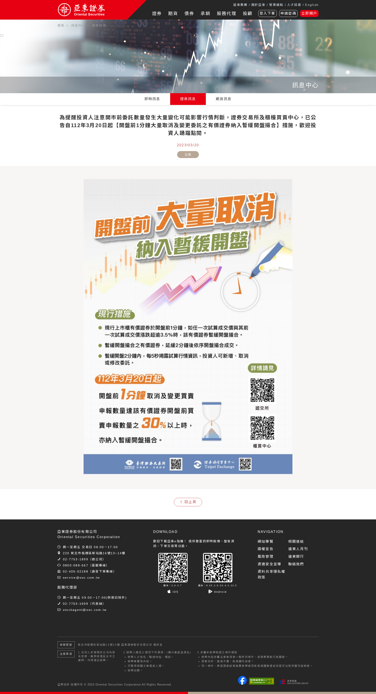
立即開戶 (309, 13)
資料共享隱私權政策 (271, 574)
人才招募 (294, 5)
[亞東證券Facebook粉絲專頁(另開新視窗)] (242, 683)
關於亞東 (258, 5)
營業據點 (276, 5)
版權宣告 (266, 549)
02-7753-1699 (75, 603)
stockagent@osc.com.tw (85, 609)
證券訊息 (188, 99)
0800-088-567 (75, 565)
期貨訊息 (224, 99)
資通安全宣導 (269, 564)
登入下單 (267, 13)
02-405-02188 (75, 571)
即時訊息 (152, 99)
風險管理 (266, 556)
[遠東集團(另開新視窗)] (294, 682)
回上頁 (190, 502)
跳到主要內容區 (16, 24)
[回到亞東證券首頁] (92, 10)
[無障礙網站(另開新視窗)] (261, 681)
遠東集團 (240, 5)
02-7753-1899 (75, 559)
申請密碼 (288, 13)
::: (147, 12)
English (312, 5)
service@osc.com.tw (81, 577)
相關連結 (296, 541)
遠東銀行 (296, 556)
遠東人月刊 (298, 549)
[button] (366, 684)
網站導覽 (266, 541)
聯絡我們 (296, 564)
